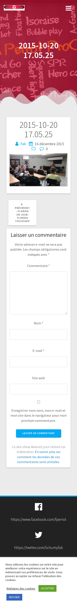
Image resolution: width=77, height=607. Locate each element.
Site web (38, 378)
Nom (38, 323)
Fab (23, 143)
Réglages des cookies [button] (20, 588)
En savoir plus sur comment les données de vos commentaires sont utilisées (39, 457)
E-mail (38, 350)
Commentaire (38, 265)
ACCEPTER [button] (47, 588)
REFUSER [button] (14, 597)
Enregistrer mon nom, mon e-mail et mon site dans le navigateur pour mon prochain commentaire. (38, 415)
